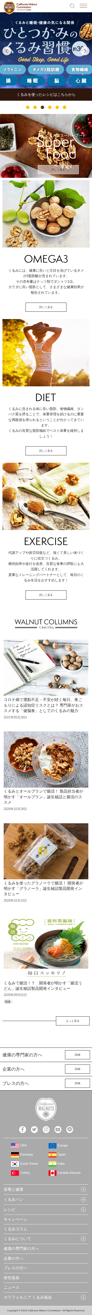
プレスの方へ (15, 1268)
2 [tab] (35, 107)
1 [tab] (27, 107)
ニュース (11, 1287)
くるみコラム (15, 1229)
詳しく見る (58, 169)
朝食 (8, 1001)
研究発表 (11, 1278)
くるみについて (17, 1239)
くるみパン (13, 1199)
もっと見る (72, 1020)
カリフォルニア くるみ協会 (28, 1297)
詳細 (77, 1054)
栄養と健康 (13, 1189)
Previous (6, 50)
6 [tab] (64, 107)
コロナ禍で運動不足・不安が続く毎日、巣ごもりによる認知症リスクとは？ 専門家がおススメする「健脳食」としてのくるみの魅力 (43, 705)
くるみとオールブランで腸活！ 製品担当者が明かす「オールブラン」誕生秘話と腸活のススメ (43, 796)
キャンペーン (15, 1219)
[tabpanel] (46, 56)
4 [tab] (50, 107)
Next (85, 50)
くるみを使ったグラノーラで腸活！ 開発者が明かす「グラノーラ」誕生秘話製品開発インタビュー (43, 888)
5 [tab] (57, 107)
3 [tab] (42, 107)
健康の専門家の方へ (21, 1248)
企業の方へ (13, 1258)
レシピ (9, 1209)
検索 (72, 5)
